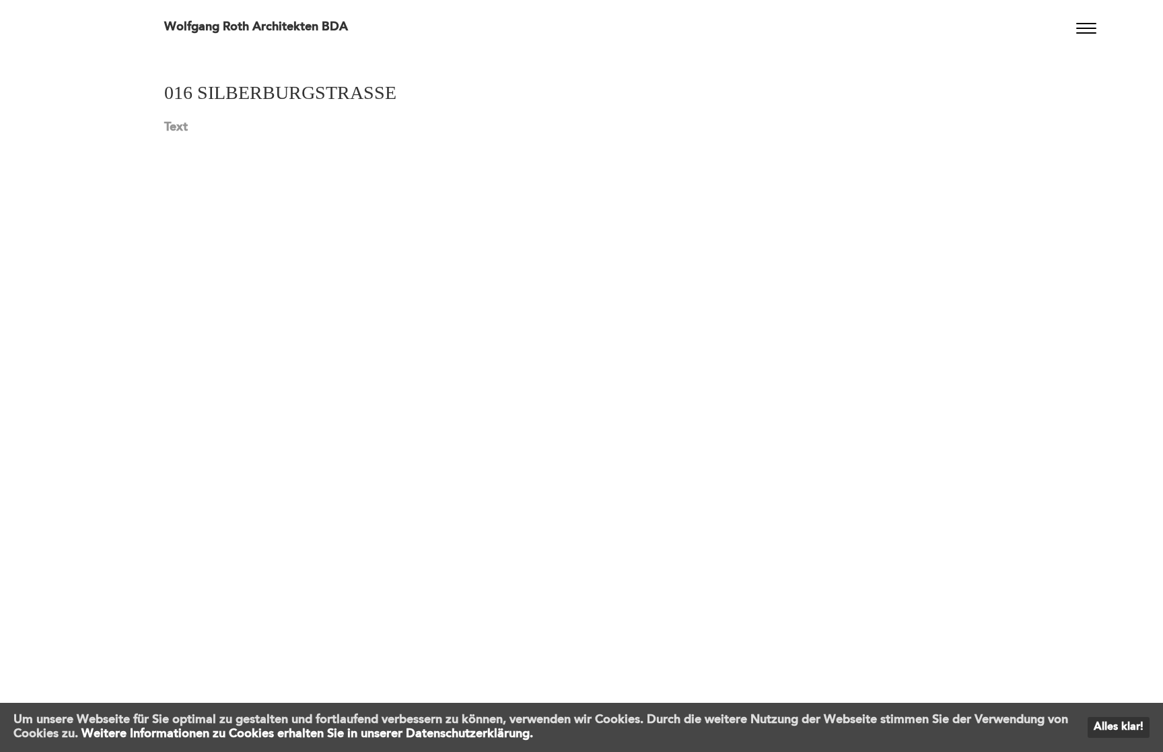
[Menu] (1086, 28)
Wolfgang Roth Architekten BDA (256, 27)
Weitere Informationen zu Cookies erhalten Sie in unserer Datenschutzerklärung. (307, 734)
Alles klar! (1118, 727)
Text (176, 127)
